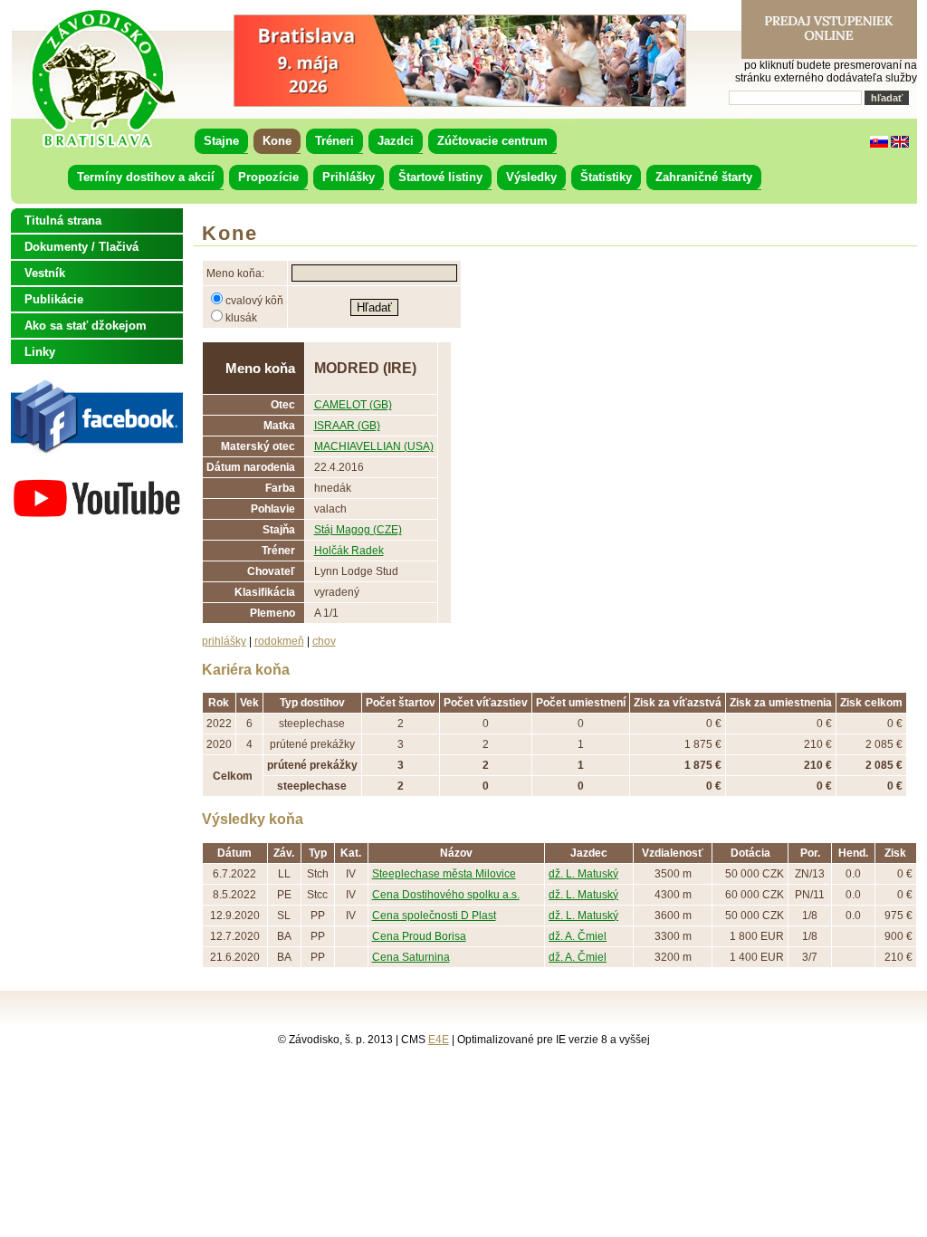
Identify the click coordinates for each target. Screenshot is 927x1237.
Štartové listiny (440, 177)
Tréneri (334, 141)
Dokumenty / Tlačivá (81, 247)
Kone (277, 141)
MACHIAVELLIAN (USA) (374, 446)
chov (324, 641)
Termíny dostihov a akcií (146, 177)
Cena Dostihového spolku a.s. (446, 894)
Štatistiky (606, 177)
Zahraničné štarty (703, 177)
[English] (900, 144)
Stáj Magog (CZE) (358, 529)
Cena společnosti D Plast (434, 915)
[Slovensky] (879, 144)
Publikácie (53, 299)
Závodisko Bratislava (103, 79)
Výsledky (531, 177)
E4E (438, 1039)
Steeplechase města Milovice (444, 874)
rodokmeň (279, 641)
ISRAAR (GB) (347, 425)
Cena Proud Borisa (419, 936)
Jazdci (395, 141)
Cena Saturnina (411, 957)
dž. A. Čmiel (578, 936)
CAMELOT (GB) (353, 404)
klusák (241, 318)
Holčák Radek (349, 550)
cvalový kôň (254, 300)
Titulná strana (62, 220)
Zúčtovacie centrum (492, 141)
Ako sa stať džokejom (85, 325)
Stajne (221, 141)
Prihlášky (348, 177)
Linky (39, 352)
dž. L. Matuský (583, 874)
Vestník (44, 273)
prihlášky (224, 641)
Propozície (268, 177)
